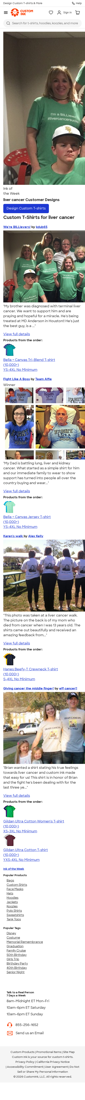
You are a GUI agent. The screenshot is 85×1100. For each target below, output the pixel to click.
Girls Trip (13, 959)
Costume (13, 937)
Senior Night (16, 972)
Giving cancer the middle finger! (28, 688)
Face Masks (15, 889)
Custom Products (22, 1052)
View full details (16, 334)
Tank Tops (14, 919)
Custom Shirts (17, 885)
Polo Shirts (14, 911)
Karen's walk (13, 536)
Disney (11, 933)
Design (26, 208)
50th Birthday (17, 955)
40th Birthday (17, 968)
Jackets (12, 902)
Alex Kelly (35, 536)
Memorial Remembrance (25, 942)
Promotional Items (48, 1052)
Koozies (12, 906)
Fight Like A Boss (16, 379)
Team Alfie (43, 379)
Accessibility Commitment (25, 1067)
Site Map (69, 1052)
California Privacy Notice (53, 1062)
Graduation (15, 946)
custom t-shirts (62, 1057)
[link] (22, 12)
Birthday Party (17, 963)
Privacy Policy (24, 1062)
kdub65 (41, 227)
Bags (10, 880)
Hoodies (12, 898)
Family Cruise (16, 950)
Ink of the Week (13, 869)
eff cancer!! (68, 688)
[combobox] (42, 23)
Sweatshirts (15, 915)
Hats (10, 893)
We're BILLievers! (17, 227)
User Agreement (56, 1067)
